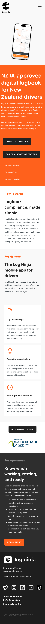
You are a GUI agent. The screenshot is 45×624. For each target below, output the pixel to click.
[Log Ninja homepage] (19, 7)
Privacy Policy (18, 614)
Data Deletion (28, 614)
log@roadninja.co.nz (12, 571)
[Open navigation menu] (40, 8)
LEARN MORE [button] (14, 542)
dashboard (20, 616)
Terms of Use (8, 614)
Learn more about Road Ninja (17, 576)
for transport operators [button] (21, 154)
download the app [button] (17, 141)
